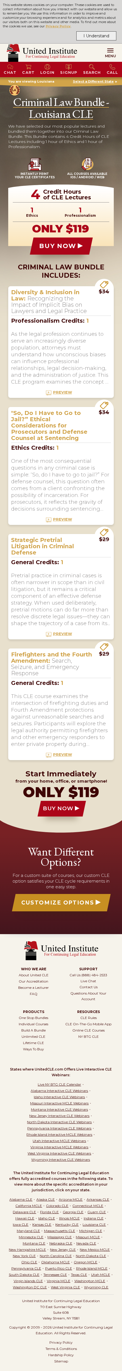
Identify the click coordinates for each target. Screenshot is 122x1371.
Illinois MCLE (69, 1218)
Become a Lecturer (33, 987)
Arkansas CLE (98, 1199)
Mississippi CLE (59, 1237)
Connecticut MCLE (87, 1206)
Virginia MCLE (58, 1281)
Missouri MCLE (88, 1237)
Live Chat (88, 981)
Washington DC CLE (30, 1287)
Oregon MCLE (85, 1262)
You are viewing (31, 81)
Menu (110, 56)
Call (112, 72)
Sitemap (61, 1361)
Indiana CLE (94, 1218)
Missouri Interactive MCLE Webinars (59, 1103)
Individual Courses (33, 1024)
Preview (62, 392)
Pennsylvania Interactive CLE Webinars (59, 1128)
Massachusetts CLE (59, 1231)
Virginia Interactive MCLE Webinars (59, 1147)
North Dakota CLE (91, 1256)
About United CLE (34, 975)
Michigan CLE (90, 1231)
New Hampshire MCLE (27, 1249)
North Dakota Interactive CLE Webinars (59, 1122)
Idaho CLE (46, 1218)
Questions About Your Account (88, 996)
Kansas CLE (41, 1224)
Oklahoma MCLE (55, 1262)
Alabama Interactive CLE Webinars (59, 1090)
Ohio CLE (29, 1262)
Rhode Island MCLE (92, 1268)
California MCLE (28, 1206)
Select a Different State (93, 81)
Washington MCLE (89, 1281)
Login (47, 72)
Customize (57, 902)
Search (92, 72)
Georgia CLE (73, 1212)
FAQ (33, 994)
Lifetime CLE (33, 1043)
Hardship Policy (61, 1355)
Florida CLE (49, 1212)
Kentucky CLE (67, 1224)
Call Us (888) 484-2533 (88, 975)
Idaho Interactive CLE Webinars (59, 1097)
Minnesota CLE (31, 1237)
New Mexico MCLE (95, 1249)
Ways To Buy (33, 1049)
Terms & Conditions (61, 1349)
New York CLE (24, 1256)
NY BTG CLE (88, 1036)
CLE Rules (88, 1018)
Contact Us (88, 987)
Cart (28, 72)
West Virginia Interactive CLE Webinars (59, 1153)
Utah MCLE (100, 1274)
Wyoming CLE (96, 1287)
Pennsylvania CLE (26, 1268)
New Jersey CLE (63, 1249)
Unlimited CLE (33, 1036)
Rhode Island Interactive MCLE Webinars (59, 1134)
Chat (10, 72)
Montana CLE (34, 1243)
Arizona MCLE (71, 1199)
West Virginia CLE (65, 1287)
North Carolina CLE (56, 1256)
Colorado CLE (57, 1206)
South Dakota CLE (24, 1274)
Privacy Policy (58, 26)
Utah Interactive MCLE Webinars (59, 1141)
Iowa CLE (20, 1224)
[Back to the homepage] (41, 53)
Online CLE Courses (88, 1030)
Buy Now (57, 246)
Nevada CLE (86, 1243)
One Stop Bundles (33, 1018)
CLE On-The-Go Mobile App (88, 1024)
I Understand (96, 35)
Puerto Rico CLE (58, 1268)
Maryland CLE (28, 1231)
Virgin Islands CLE (28, 1281)
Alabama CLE (20, 1199)
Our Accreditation (33, 981)
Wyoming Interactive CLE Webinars (60, 1159)
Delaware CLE (24, 1212)
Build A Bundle (33, 1030)
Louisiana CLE (94, 1224)
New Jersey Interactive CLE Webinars (59, 1116)
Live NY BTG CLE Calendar (59, 1084)
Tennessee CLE (55, 1274)
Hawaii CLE (24, 1218)
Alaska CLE (45, 1199)
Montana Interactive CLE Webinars (59, 1109)
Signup (68, 72)
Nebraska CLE (60, 1243)
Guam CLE (96, 1212)
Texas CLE (79, 1274)
